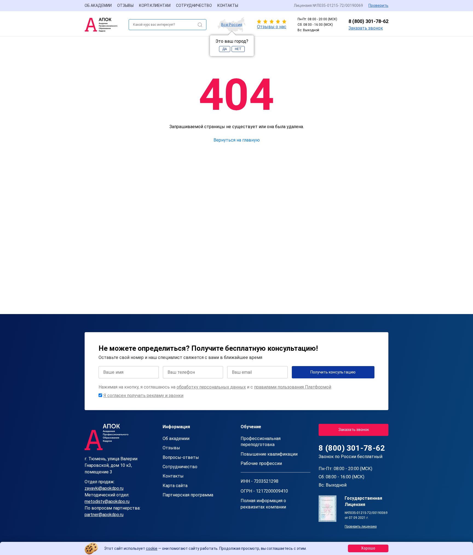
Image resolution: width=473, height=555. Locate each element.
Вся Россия (231, 24)
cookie (151, 548)
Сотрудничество (194, 5)
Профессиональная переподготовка (261, 441)
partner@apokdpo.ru (104, 514)
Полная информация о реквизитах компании (263, 503)
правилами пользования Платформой (292, 387)
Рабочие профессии (261, 463)
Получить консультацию (333, 372)
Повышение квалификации (269, 454)
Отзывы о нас (271, 26)
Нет (238, 49)
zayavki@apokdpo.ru (104, 488)
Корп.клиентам (155, 5)
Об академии (98, 5)
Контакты (227, 5)
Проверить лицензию (361, 526)
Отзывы (125, 5)
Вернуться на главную (237, 140)
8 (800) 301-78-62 (368, 21)
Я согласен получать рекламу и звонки (143, 395)
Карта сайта (175, 485)
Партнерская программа (188, 495)
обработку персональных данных (211, 387)
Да (224, 49)
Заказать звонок (365, 28)
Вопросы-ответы (181, 457)
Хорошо (368, 548)
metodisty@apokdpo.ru (107, 501)
